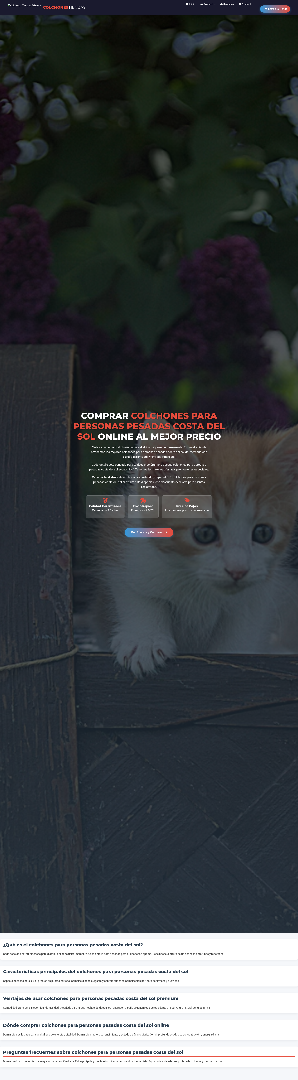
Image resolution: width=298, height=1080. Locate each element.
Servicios (228, 4)
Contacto (246, 4)
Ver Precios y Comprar (147, 532)
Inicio (191, 4)
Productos (209, 4)
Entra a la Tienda (277, 8)
